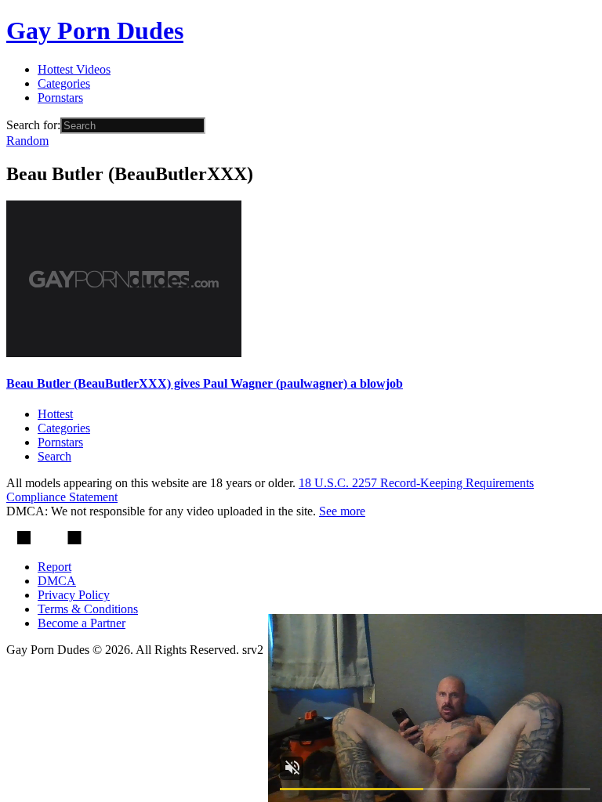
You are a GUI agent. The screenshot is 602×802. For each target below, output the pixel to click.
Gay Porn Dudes (94, 30)
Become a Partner (81, 623)
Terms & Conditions (88, 609)
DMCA (57, 580)
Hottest (55, 414)
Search (54, 456)
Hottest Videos (74, 69)
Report (54, 566)
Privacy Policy (74, 595)
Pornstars (60, 97)
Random (27, 140)
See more (342, 511)
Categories (64, 83)
